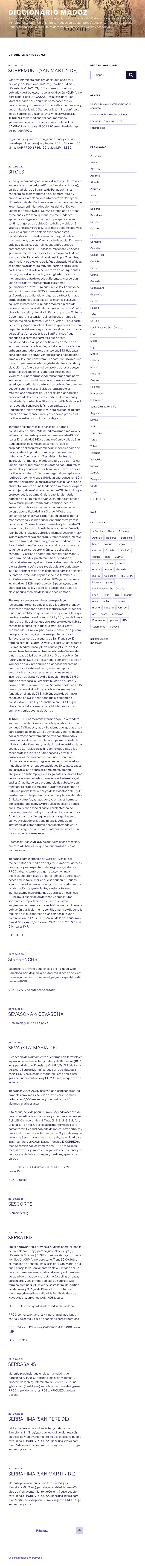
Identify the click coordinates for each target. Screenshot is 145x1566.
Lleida (93, 340)
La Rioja (94, 320)
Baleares (95, 208)
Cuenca (94, 267)
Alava (93, 162)
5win (93, 511)
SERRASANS (22, 1364)
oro (94, 613)
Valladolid (95, 459)
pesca (104, 613)
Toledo (94, 446)
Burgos (94, 221)
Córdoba (95, 261)
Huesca (94, 307)
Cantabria (96, 241)
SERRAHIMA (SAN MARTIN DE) (41, 1474)
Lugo (93, 347)
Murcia (94, 366)
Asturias (95, 188)
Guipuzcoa (96, 294)
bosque (108, 543)
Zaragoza (95, 479)
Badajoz (95, 201)
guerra (96, 575)
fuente (108, 569)
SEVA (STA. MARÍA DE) (32, 1047)
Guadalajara (97, 287)
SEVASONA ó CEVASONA (36, 1014)
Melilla (94, 492)
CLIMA (119, 556)
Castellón (95, 248)
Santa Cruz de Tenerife (103, 406)
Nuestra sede (98, 127)
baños (95, 543)
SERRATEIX (20, 1237)
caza (107, 556)
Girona (94, 274)
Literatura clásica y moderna (106, 120)
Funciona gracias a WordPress (24, 1557)
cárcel (120, 563)
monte (96, 607)
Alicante (95, 175)
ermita (96, 569)
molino (106, 601)
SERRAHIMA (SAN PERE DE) (38, 1419)
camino (96, 550)
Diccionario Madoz (48, 12)
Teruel (93, 439)
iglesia (109, 582)
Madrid (94, 353)
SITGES (16, 172)
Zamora (94, 472)
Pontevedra (97, 393)
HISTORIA (127, 575)
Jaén (93, 314)
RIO (124, 620)
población (117, 613)
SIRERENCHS (22, 959)
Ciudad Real (97, 254)
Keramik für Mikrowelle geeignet (108, 114)
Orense (94, 380)
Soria (93, 426)
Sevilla (94, 419)
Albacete (95, 168)
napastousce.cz (99, 638)
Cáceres (95, 228)
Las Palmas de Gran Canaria (106, 327)
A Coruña (95, 155)
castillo (96, 556)
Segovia (95, 413)
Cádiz (93, 234)
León (93, 333)
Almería (94, 182)
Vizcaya (94, 465)
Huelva (94, 300)
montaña (120, 601)
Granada (95, 281)
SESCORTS (20, 1204)
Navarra (95, 373)
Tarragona (96, 432)
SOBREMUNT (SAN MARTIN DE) (42, 70)
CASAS (125, 550)
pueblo (114, 620)
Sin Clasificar (97, 498)
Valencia (95, 452)
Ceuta (93, 485)
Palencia (95, 386)
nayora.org (96, 642)
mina (95, 601)
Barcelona (96, 215)
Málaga (94, 360)
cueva (109, 563)
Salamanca (96, 399)
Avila (93, 195)
